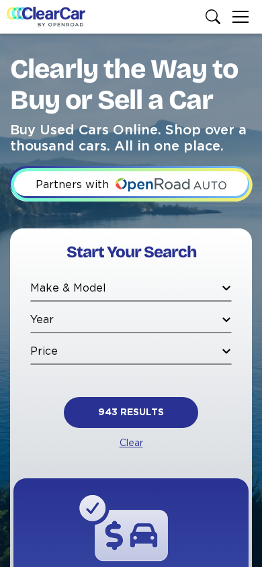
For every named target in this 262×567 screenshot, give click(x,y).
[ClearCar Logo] (46, 17)
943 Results (131, 412)
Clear (131, 443)
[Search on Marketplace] (216, 16)
